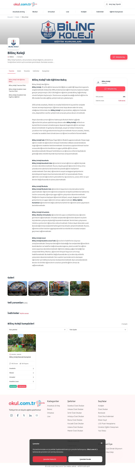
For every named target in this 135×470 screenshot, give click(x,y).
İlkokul (34, 12)
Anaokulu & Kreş (19, 12)
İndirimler (100, 12)
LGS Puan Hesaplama (106, 424)
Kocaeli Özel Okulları (76, 424)
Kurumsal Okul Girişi (105, 452)
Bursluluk (101, 413)
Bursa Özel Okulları (75, 420)
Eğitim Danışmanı (116, 12)
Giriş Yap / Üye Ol (115, 4)
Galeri (19, 71)
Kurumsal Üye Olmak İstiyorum (110, 449)
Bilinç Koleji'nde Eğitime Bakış (17, 81)
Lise (67, 12)
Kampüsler (45, 71)
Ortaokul (51, 12)
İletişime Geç (120, 57)
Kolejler (84, 12)
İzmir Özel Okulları (75, 413)
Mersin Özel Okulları (75, 431)
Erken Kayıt (102, 420)
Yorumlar (27, 71)
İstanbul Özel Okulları (76, 406)
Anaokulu (12, 368)
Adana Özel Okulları (75, 427)
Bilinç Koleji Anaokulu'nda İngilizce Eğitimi (17, 96)
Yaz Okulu (102, 431)
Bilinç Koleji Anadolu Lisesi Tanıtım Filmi (17, 90)
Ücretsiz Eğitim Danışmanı (108, 427)
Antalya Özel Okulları (76, 416)
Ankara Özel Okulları (75, 409)
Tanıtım (11, 71)
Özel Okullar (103, 409)
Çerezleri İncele (85, 459)
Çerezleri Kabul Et (49, 459)
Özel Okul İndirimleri (106, 416)
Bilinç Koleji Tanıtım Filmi (17, 85)
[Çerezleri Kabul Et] (101, 443)
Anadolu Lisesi (14, 381)
